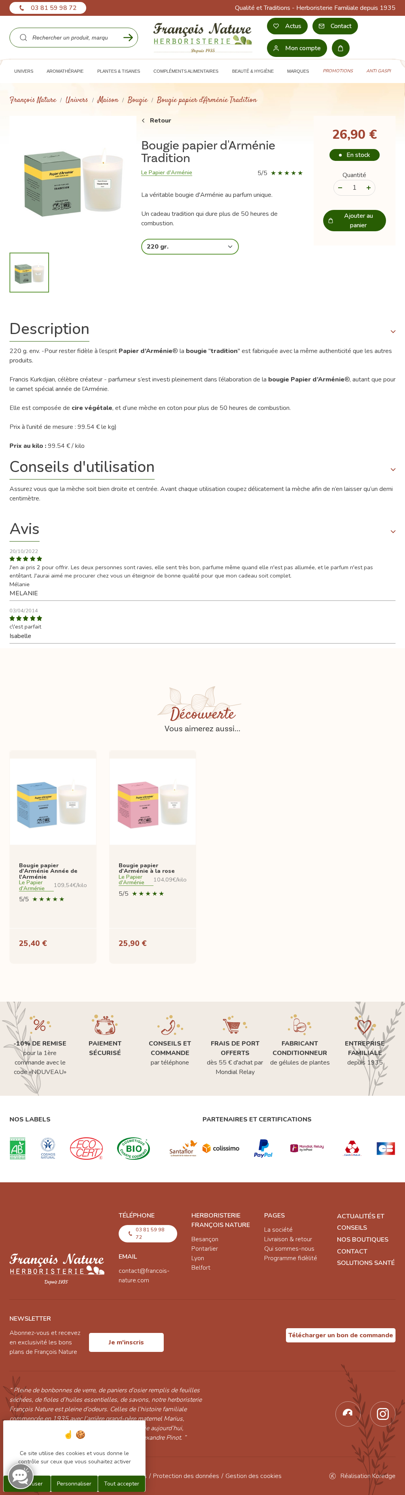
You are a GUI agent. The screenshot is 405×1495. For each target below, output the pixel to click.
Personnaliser (74, 1483)
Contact (352, 1251)
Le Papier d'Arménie (166, 173)
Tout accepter (121, 1483)
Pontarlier (204, 1248)
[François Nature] (202, 37)
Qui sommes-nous (289, 1248)
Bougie (138, 100)
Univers (77, 100)
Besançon (204, 1239)
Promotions (338, 71)
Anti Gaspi (378, 71)
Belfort (200, 1267)
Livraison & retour (288, 1239)
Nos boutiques (362, 1239)
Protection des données (186, 1476)
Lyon (197, 1258)
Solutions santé (366, 1263)
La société (278, 1229)
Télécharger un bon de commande (340, 1335)
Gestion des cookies (253, 1476)
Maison (108, 100)
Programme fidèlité (290, 1258)
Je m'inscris (126, 1342)
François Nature (32, 100)
